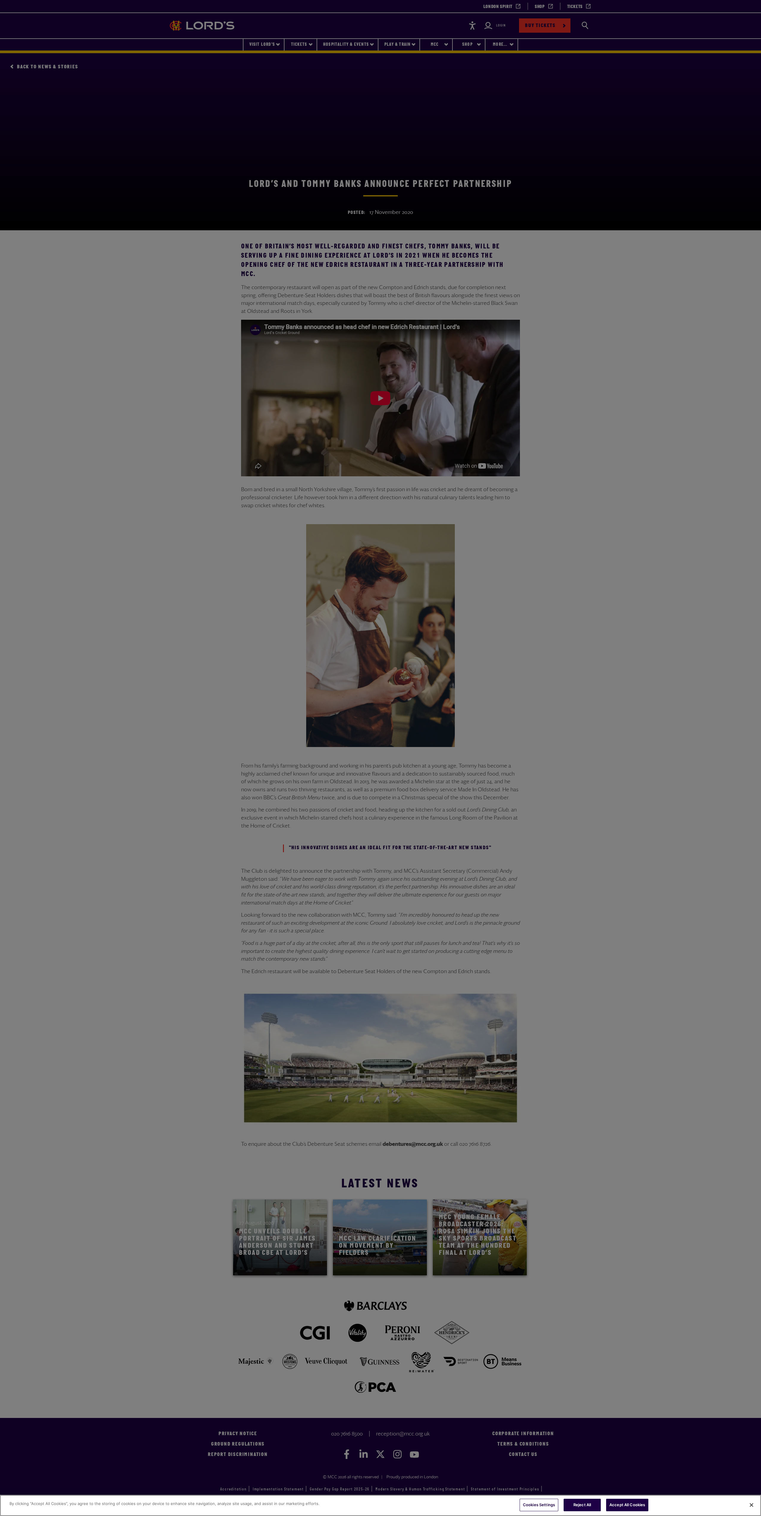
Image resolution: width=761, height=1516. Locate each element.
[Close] (751, 1505)
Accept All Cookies (627, 1504)
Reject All (582, 1504)
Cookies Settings (539, 1504)
